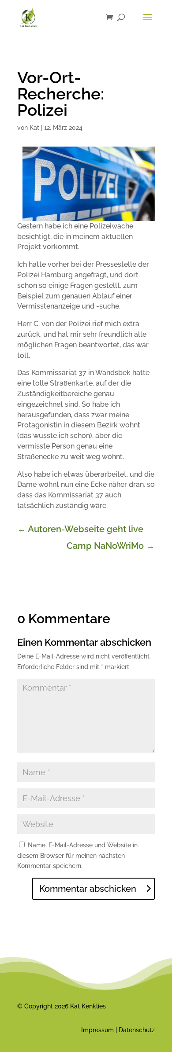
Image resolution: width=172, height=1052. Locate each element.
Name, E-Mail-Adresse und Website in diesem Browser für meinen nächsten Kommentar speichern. (77, 856)
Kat (34, 127)
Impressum (97, 1030)
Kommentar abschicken (87, 888)
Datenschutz (137, 1030)
